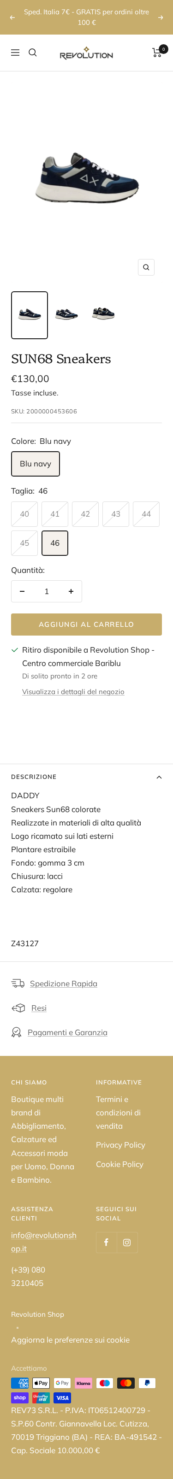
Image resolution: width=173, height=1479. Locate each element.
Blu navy (35, 453)
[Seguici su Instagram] (127, 1232)
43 (115, 503)
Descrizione (34, 766)
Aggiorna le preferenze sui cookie (70, 1329)
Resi (39, 997)
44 (146, 503)
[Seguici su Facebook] (106, 1232)
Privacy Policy (120, 1134)
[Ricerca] (33, 42)
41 (55, 503)
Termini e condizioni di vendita (118, 1102)
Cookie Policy (119, 1153)
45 (24, 532)
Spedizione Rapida (63, 973)
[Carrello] (157, 42)
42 (85, 503)
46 (55, 532)
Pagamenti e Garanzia (67, 1022)
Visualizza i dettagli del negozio (73, 681)
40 (24, 503)
